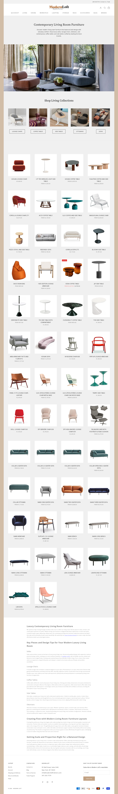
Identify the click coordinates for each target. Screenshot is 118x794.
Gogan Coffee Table (72, 179)
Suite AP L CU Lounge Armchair (45, 537)
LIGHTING (55, 13)
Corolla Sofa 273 (72, 249)
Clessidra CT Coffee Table (72, 320)
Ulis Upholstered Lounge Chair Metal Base (45, 394)
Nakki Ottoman (45, 573)
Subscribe (89, 778)
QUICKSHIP (15, 13)
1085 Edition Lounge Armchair (45, 285)
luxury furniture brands (71, 635)
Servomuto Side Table (19, 320)
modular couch (66, 656)
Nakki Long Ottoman (19, 573)
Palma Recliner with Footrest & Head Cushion (98, 430)
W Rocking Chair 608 (72, 356)
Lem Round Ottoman (99, 573)
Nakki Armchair (19, 536)
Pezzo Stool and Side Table (19, 249)
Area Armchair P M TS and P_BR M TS (19, 358)
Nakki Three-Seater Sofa (98, 502)
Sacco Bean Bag (19, 284)
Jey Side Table (99, 284)
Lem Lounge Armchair (72, 573)
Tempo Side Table (99, 393)
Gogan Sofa (45, 356)
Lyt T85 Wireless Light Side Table (45, 180)
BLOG (96, 13)
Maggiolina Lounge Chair (98, 215)
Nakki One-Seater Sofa (46, 502)
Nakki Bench (72, 536)
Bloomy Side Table (99, 249)
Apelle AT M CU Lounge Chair (45, 607)
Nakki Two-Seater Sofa (72, 502)
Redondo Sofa (45, 249)
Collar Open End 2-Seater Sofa (98, 467)
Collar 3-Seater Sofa (72, 466)
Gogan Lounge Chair (19, 179)
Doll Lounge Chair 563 (19, 429)
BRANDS (104, 13)
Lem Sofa (19, 607)
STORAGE (66, 13)
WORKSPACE (44, 13)
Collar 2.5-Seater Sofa (45, 466)
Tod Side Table (98, 320)
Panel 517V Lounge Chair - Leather (19, 394)
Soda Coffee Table (72, 284)
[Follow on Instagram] (47, 782)
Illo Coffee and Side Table (72, 215)
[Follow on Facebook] (43, 782)
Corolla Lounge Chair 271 (19, 215)
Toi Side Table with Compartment (46, 321)
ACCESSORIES (85, 13)
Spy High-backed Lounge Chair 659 (72, 430)
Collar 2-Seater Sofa (19, 466)
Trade (108, 1)
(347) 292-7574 (96, 1)
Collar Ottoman (19, 502)
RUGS (75, 13)
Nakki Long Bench (98, 536)
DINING (33, 13)
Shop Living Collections (59, 100)
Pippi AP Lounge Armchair (99, 356)
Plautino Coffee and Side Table (99, 180)
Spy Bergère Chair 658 (46, 429)
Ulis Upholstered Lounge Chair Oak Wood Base (72, 394)
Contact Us (103, 1)
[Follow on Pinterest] (52, 782)
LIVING (24, 13)
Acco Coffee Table (45, 215)
